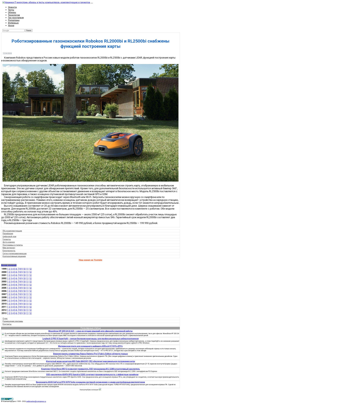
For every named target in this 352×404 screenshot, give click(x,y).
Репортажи (13, 20)
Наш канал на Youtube (90, 260)
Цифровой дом (9, 236)
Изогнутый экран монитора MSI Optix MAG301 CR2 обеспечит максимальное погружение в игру (90, 361)
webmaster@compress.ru (36, 401)
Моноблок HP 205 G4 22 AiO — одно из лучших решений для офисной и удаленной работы (90, 331)
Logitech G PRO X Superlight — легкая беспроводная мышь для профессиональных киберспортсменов (90, 339)
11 (27, 269)
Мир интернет (9, 248)
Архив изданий (8, 265)
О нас (5, 318)
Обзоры (12, 12)
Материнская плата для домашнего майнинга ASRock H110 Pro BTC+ (90, 346)
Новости (12, 7)
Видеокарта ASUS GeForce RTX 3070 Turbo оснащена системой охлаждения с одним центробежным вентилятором (90, 382)
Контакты (7, 324)
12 (30, 269)
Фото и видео (9, 242)
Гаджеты (7, 239)
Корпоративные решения (14, 256)
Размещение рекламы (13, 321)
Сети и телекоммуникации (15, 253)
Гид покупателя (16, 17)
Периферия (8, 233)
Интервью (13, 23)
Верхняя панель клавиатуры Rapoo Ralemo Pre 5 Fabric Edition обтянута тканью (90, 354)
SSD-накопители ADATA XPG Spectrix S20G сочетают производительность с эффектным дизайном (92, 374)
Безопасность (9, 251)
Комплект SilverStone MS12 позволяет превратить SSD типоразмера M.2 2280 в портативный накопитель (90, 369)
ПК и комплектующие (12, 231)
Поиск (28, 30)
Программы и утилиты (13, 245)
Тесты (11, 10)
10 (24, 269)
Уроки (11, 25)
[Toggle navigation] (92, 3)
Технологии (14, 15)
